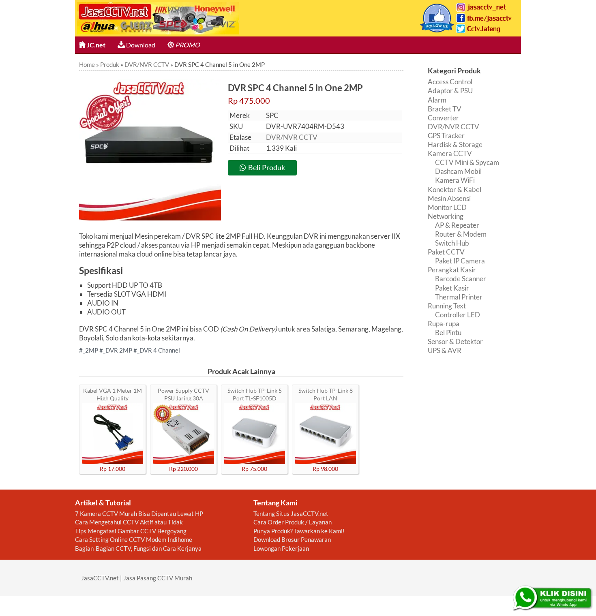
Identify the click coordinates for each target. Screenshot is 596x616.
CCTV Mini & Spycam (467, 162)
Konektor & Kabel (454, 189)
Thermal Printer (458, 297)
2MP (91, 350)
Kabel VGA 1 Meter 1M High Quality (112, 394)
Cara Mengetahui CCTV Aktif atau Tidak (129, 522)
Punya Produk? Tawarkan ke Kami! (299, 531)
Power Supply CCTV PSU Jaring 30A (183, 394)
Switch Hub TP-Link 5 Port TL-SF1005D (254, 394)
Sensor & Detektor (455, 341)
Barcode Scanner (460, 278)
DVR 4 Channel (159, 350)
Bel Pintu (448, 332)
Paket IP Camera (460, 261)
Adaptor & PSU (450, 90)
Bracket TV (444, 109)
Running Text (447, 306)
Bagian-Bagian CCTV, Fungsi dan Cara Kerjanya (138, 548)
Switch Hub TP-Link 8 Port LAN (325, 394)
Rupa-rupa (443, 323)
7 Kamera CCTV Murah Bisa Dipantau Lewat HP (139, 513)
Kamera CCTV (450, 153)
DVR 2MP (118, 350)
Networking (445, 216)
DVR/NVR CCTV (291, 137)
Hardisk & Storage (455, 144)
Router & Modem (461, 234)
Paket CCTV (446, 252)
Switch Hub (452, 243)
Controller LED (457, 314)
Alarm (437, 100)
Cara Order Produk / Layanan (292, 522)
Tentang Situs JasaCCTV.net (290, 513)
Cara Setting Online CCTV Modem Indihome (133, 539)
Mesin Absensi (449, 198)
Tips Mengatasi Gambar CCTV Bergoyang (131, 531)
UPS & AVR (444, 350)
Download (140, 45)
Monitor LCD (447, 207)
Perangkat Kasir (452, 269)
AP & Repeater (457, 225)
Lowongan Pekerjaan (281, 548)
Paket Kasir (452, 288)
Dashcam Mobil (458, 171)
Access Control (450, 81)
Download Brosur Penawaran (292, 539)
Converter (443, 117)
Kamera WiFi (455, 180)
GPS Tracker (446, 135)
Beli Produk (266, 167)
